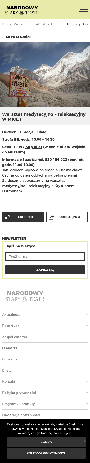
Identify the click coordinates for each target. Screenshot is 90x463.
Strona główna (12, 24)
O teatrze (9, 348)
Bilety (6, 370)
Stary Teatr (22, 10)
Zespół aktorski (14, 337)
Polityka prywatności (19, 393)
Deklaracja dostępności (21, 415)
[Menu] (83, 9)
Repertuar (10, 326)
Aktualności (44, 24)
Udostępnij (69, 217)
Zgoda (46, 442)
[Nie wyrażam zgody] (84, 441)
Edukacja (9, 359)
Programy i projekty (18, 404)
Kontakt (8, 381)
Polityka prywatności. (46, 453)
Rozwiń (85, 24)
